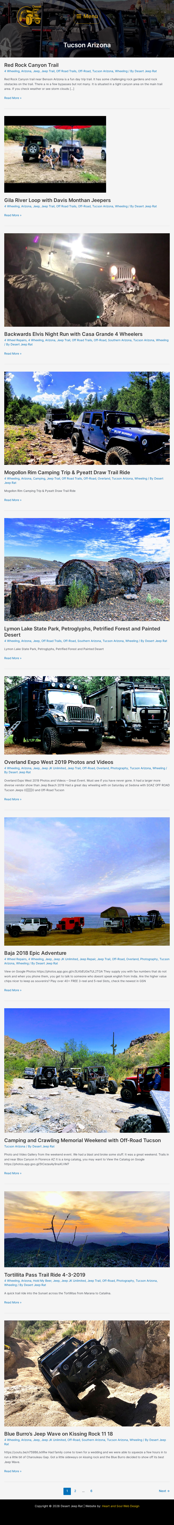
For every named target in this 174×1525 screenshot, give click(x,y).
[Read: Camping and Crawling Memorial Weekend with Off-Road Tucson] (87, 1070)
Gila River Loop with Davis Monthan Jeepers (57, 200)
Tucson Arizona (102, 71)
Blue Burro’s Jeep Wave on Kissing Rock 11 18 (58, 1434)
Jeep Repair (87, 959)
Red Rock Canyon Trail (31, 65)
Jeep (36, 71)
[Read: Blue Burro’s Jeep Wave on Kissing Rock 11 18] (87, 1373)
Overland (104, 478)
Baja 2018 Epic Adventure (35, 953)
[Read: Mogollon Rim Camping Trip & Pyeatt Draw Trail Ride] (87, 418)
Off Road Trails (66, 71)
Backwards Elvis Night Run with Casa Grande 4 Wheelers (73, 334)
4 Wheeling (12, 71)
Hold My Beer (42, 1280)
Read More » (12, 98)
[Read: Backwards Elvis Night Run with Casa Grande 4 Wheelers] (87, 279)
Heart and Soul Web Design (120, 1506)
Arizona (26, 71)
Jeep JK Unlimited (53, 768)
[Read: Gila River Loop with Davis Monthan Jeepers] (55, 154)
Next (164, 1491)
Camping (39, 478)
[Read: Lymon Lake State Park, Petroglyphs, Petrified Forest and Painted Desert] (87, 569)
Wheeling (121, 71)
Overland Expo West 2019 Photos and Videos (58, 762)
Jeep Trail (48, 71)
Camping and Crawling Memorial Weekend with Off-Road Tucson (82, 1140)
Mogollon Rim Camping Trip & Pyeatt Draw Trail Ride (67, 472)
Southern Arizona (120, 340)
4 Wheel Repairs (15, 340)
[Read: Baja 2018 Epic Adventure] (87, 881)
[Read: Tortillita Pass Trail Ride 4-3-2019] (87, 1229)
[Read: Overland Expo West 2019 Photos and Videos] (87, 715)
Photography (119, 768)
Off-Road (84, 71)
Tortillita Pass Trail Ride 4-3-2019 (44, 1275)
